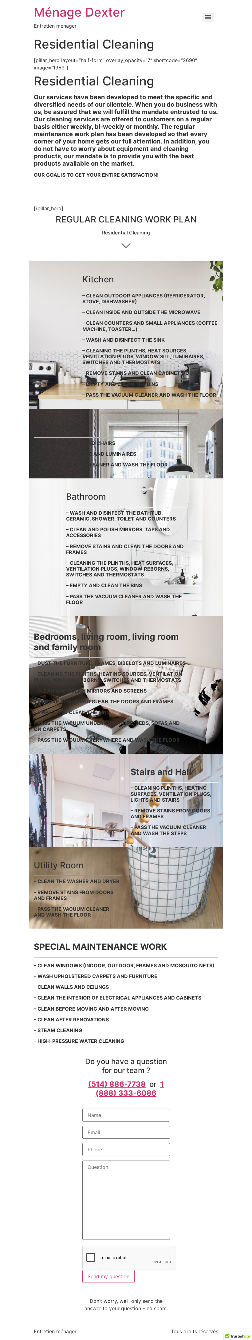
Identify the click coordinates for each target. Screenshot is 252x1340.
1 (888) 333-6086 (130, 1089)
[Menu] (208, 17)
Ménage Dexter (79, 12)
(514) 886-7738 (117, 1084)
